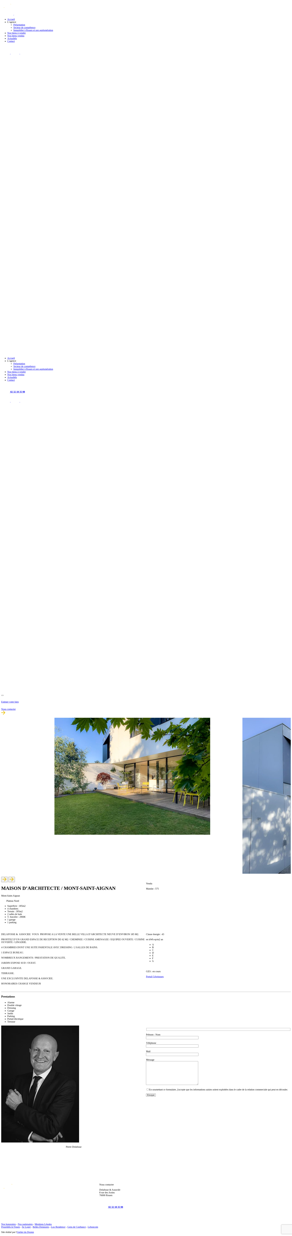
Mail (148, 1051)
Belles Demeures (41, 1227)
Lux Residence (58, 1227)
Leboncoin (93, 1227)
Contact (11, 41)
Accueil (11, 19)
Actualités (12, 38)
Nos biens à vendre (16, 33)
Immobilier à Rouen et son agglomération (33, 30)
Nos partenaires (25, 1224)
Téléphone (151, 1043)
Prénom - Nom (153, 1034)
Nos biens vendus (15, 35)
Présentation (19, 24)
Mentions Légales (43, 1224)
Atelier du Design (25, 1232)
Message (150, 1059)
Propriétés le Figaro (10, 1227)
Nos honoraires (8, 1224)
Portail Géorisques (155, 976)
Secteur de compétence (24, 27)
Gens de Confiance (76, 1227)
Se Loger (26, 1227)
